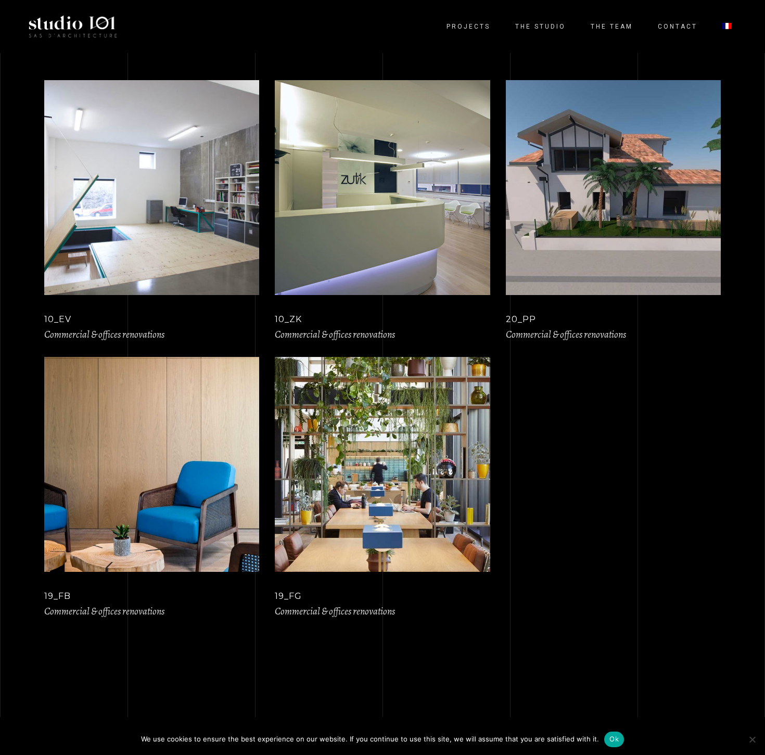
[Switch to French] (727, 26)
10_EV (57, 319)
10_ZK (288, 319)
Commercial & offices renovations (104, 334)
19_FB (57, 596)
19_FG (288, 596)
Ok (614, 739)
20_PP (521, 319)
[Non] (752, 739)
